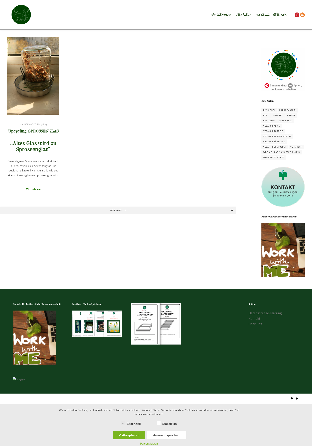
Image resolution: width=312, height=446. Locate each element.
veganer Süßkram (274, 142)
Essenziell (134, 423)
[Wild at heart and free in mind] (20, 14)
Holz (266, 115)
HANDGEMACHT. (28, 124)
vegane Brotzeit (273, 131)
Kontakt (254, 319)
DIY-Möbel (269, 110)
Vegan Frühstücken (274, 147)
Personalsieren (149, 443)
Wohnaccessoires (273, 157)
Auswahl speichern (166, 435)
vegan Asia (285, 121)
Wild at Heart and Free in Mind (281, 152)
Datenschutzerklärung (265, 313)
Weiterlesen (33, 189)
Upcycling (42, 124)
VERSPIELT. (296, 147)
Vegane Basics (271, 126)
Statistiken (169, 423)
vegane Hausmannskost (277, 136)
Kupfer (291, 115)
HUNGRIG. (278, 115)
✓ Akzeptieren (129, 435)
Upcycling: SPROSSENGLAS (33, 131)
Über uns (255, 324)
